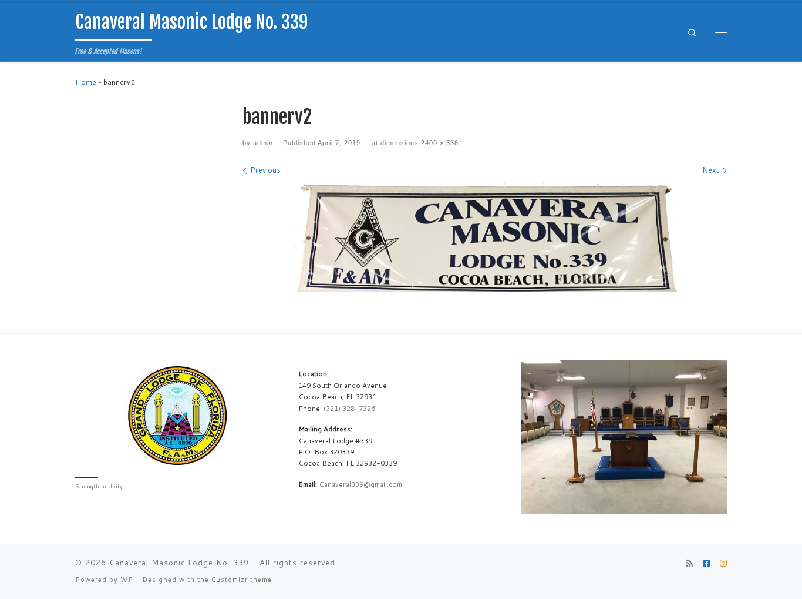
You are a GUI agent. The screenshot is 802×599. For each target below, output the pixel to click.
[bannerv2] (484, 237)
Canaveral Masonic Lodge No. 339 (179, 562)
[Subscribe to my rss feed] (689, 563)
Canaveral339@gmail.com (360, 484)
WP (126, 579)
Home (85, 82)
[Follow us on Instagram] (723, 563)
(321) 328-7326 (349, 408)
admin (263, 142)
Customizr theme (241, 579)
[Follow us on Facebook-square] (706, 563)
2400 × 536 (439, 142)
